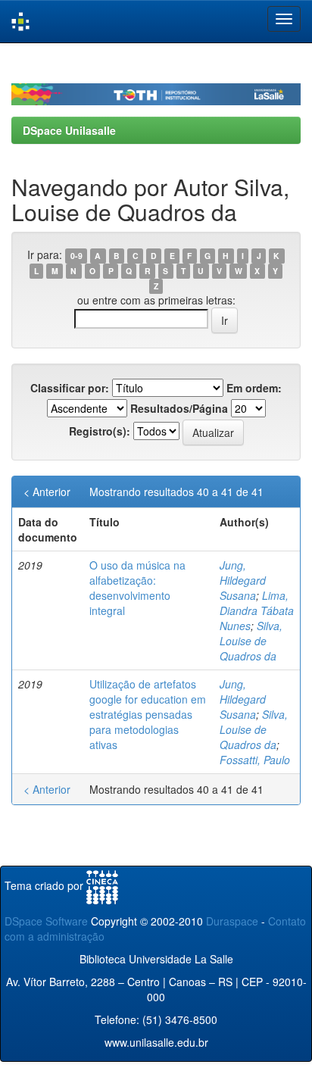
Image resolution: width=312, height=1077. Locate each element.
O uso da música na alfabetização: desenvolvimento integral (137, 587)
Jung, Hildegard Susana (243, 580)
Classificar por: (69, 387)
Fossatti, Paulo (255, 759)
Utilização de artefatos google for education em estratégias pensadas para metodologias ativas (147, 714)
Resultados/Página (179, 408)
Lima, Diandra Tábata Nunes (257, 610)
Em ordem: (254, 387)
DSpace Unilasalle (69, 130)
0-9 (76, 255)
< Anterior (46, 491)
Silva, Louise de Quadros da (251, 640)
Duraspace (232, 921)
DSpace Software (46, 921)
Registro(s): (99, 431)
